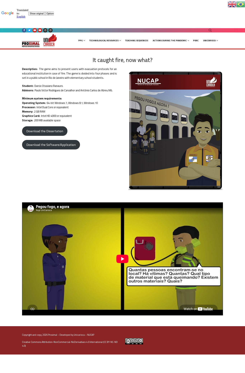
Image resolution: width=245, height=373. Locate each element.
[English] (232, 4)
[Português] (240, 4)
